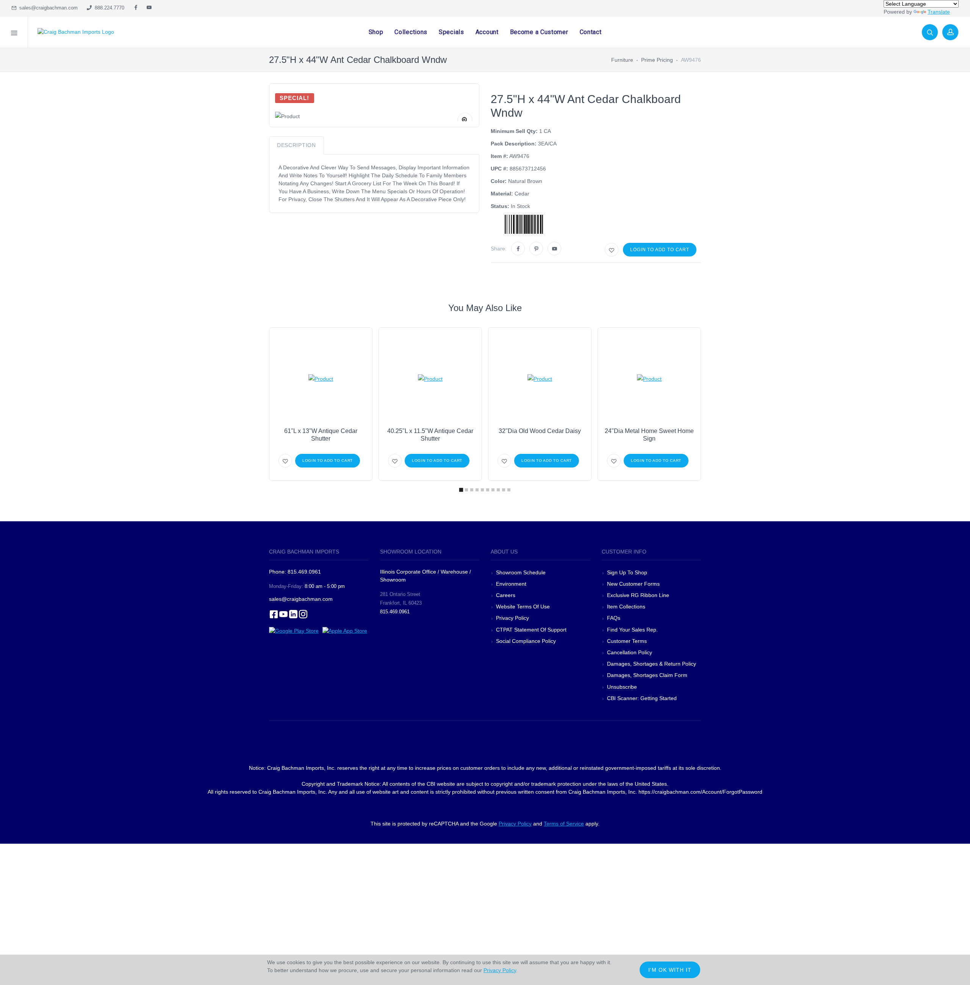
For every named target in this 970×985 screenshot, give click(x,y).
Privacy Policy (512, 618)
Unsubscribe (622, 687)
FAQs (613, 618)
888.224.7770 (108, 8)
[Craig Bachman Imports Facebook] (135, 8)
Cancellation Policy (629, 652)
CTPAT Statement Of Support (531, 630)
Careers (505, 595)
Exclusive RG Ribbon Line (638, 595)
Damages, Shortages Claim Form (647, 675)
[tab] (461, 490)
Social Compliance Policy (526, 641)
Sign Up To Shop (627, 572)
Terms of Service (564, 824)
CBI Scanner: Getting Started (642, 698)
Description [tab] (296, 145)
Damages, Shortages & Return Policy (651, 664)
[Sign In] (950, 32)
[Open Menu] (14, 32)
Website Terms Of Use (523, 607)
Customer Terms (627, 641)
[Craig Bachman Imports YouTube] (149, 8)
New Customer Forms (633, 584)
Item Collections (626, 607)
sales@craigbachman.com (47, 8)
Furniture (622, 60)
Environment (511, 584)
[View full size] (465, 120)
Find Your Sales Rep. (632, 630)
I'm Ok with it (670, 970)
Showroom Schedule (521, 572)
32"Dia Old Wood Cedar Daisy (540, 431)
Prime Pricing (657, 60)
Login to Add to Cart (659, 249)
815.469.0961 (395, 611)
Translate (939, 12)
